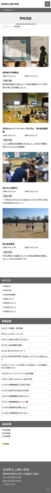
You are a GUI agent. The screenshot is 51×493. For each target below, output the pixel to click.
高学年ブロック (10, 311)
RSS (7, 444)
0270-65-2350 (14, 477)
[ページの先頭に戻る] (48, 490)
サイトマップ (9, 484)
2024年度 (6, 436)
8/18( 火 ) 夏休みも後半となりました (15, 339)
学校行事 (7, 290)
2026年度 (6, 430)
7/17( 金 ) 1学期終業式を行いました (14, 413)
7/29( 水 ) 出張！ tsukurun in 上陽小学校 (16, 379)
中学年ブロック (10, 307)
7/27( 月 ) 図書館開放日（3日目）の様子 (16, 384)
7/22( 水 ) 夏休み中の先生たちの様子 (15, 390)
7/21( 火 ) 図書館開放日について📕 (14, 401)
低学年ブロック (10, 303)
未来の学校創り (10, 294)
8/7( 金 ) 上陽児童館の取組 (11, 345)
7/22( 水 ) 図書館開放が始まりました (15, 396)
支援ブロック (9, 299)
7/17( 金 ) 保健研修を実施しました (14, 407)
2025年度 (6, 433)
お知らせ (7, 286)
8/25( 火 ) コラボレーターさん (12, 334)
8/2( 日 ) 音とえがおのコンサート (13, 350)
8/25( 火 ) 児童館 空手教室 (12, 328)
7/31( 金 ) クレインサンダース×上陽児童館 (17, 373)
